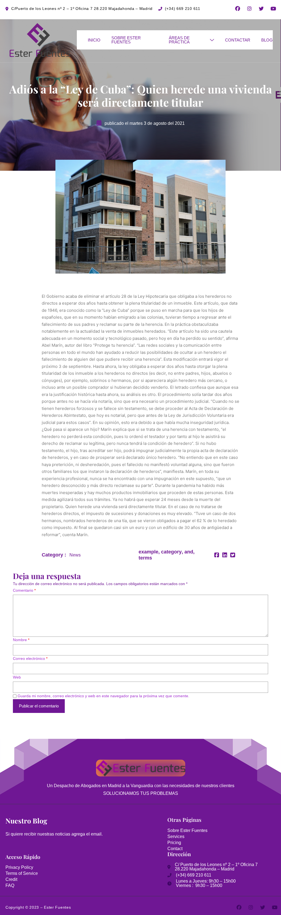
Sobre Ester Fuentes (126, 39)
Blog (267, 40)
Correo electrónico (30, 658)
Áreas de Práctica (179, 39)
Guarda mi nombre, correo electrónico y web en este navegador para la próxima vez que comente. (103, 696)
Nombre (21, 640)
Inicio (94, 40)
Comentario (24, 590)
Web (17, 677)
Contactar (237, 40)
